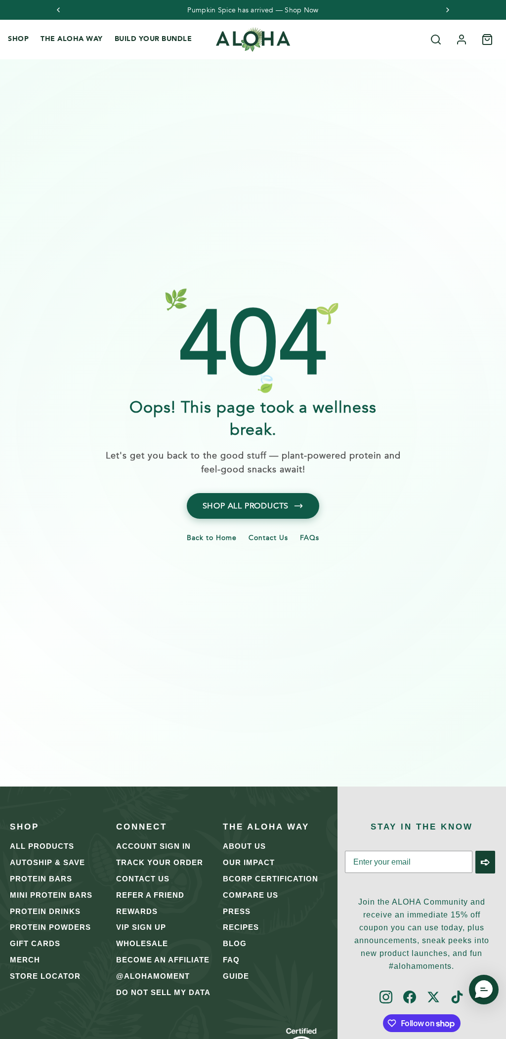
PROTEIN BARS (41, 878)
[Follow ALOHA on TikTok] (457, 998)
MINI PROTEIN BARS (51, 895)
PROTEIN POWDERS (50, 927)
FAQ (231, 960)
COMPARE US (250, 895)
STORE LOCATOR (45, 976)
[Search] (436, 39)
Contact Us (268, 538)
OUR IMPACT (249, 862)
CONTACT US (142, 878)
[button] (484, 989)
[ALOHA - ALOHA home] (253, 39)
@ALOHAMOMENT (153, 976)
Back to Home (212, 538)
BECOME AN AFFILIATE (163, 960)
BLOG (235, 943)
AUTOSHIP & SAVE (47, 862)
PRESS (237, 911)
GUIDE (236, 976)
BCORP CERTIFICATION (270, 878)
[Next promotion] (448, 10)
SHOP (18, 38)
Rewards (137, 911)
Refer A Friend (150, 895)
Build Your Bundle (153, 38)
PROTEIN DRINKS (45, 911)
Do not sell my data (163, 992)
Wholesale (142, 943)
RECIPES (241, 927)
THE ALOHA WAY (72, 38)
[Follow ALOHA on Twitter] (433, 998)
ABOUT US (244, 846)
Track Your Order (159, 862)
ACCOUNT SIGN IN (153, 846)
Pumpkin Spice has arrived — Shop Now (252, 10)
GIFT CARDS (35, 943)
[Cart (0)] (487, 39)
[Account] (461, 39)
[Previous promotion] (58, 10)
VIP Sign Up (141, 927)
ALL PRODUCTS (42, 846)
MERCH (25, 960)
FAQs (309, 538)
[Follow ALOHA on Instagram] (386, 998)
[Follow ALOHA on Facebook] (409, 998)
